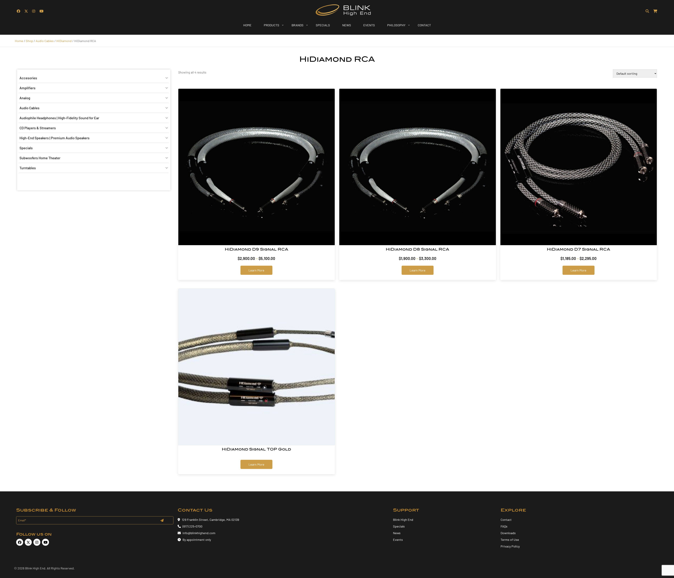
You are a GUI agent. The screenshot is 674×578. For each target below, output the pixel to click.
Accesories (28, 78)
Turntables (27, 168)
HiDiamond (64, 41)
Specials (26, 148)
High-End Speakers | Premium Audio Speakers (54, 138)
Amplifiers (27, 88)
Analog (24, 98)
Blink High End (403, 520)
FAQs (504, 526)
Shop (29, 41)
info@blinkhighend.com (199, 533)
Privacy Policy (510, 546)
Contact (506, 520)
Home (19, 41)
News (397, 533)
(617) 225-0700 (192, 526)
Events (398, 540)
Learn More (256, 270)
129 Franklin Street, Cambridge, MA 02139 (210, 520)
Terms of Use (510, 540)
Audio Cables (45, 41)
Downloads (508, 533)
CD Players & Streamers (37, 128)
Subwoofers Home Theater (39, 158)
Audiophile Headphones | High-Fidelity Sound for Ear (59, 118)
